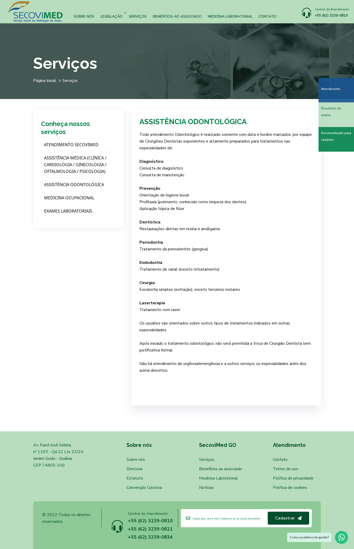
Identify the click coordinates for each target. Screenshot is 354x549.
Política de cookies (290, 487)
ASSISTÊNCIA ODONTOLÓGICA (74, 184)
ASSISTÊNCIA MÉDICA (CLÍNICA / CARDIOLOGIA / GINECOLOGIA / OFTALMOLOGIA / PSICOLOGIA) (75, 164)
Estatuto (134, 478)
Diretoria (134, 469)
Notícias (206, 487)
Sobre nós (84, 16)
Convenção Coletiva (144, 487)
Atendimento (331, 89)
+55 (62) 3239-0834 (150, 537)
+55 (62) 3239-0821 (150, 529)
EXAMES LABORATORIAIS (68, 211)
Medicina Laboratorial (230, 16)
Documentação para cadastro (336, 136)
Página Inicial (44, 80)
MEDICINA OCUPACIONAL (69, 198)
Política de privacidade (293, 478)
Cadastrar (285, 518)
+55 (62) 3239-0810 (331, 15)
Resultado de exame (331, 111)
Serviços (138, 16)
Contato (267, 16)
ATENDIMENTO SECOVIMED (71, 144)
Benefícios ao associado (177, 16)
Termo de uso (285, 469)
